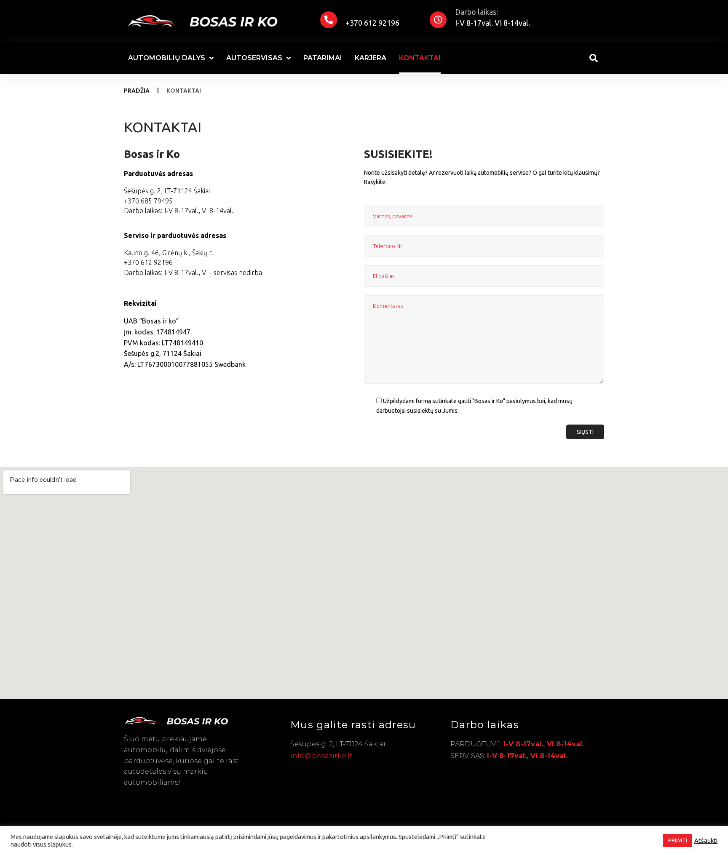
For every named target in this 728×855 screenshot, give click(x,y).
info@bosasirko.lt (321, 756)
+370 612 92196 (372, 23)
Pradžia (137, 90)
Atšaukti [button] (705, 840)
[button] (167, 191)
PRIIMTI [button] (677, 840)
